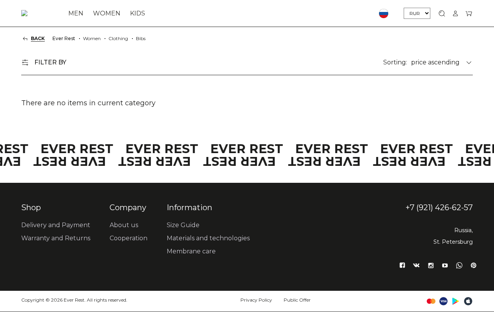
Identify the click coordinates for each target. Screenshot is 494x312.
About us (124, 225)
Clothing (118, 38)
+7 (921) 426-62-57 (439, 207)
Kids (137, 13)
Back (38, 38)
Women (106, 13)
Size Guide (183, 225)
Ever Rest (63, 38)
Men (75, 13)
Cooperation (128, 238)
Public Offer (297, 300)
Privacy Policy (256, 300)
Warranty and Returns (55, 238)
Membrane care (191, 251)
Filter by (50, 62)
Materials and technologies (208, 238)
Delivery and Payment (55, 225)
